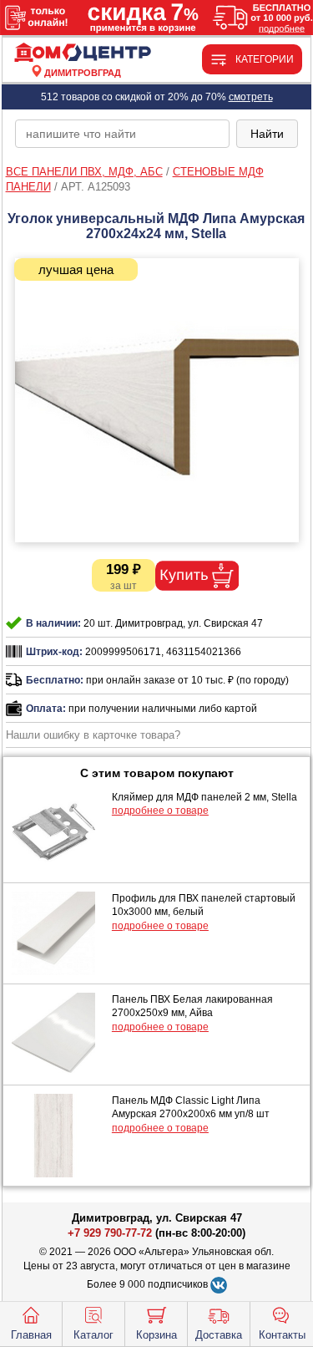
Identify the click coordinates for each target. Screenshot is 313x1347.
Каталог (93, 1335)
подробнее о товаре (160, 810)
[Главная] (82, 53)
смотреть (251, 97)
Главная (31, 1335)
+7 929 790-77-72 (110, 1233)
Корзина (156, 1335)
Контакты (282, 1335)
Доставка (218, 1335)
